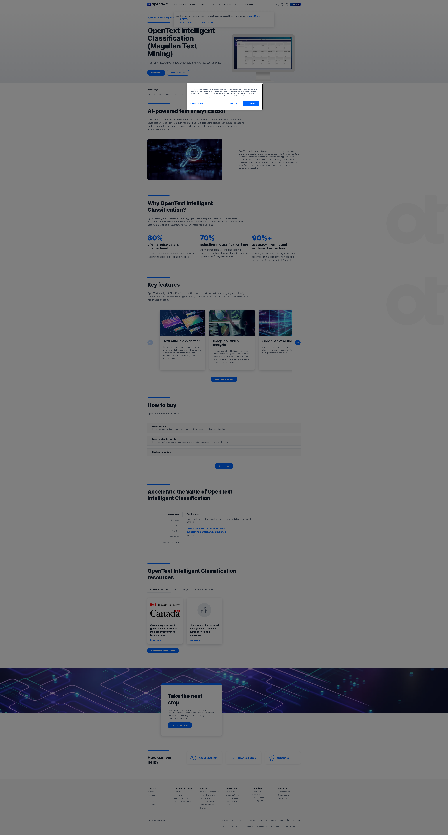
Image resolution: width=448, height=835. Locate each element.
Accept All (251, 103)
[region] (225, 96)
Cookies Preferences (197, 103)
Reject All (233, 103)
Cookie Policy (205, 97)
